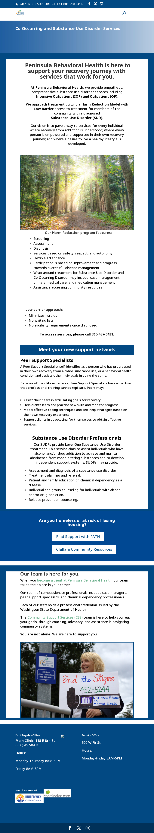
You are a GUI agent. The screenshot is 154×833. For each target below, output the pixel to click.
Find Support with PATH (78, 536)
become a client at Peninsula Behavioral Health (74, 580)
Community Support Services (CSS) (55, 617)
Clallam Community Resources (84, 549)
